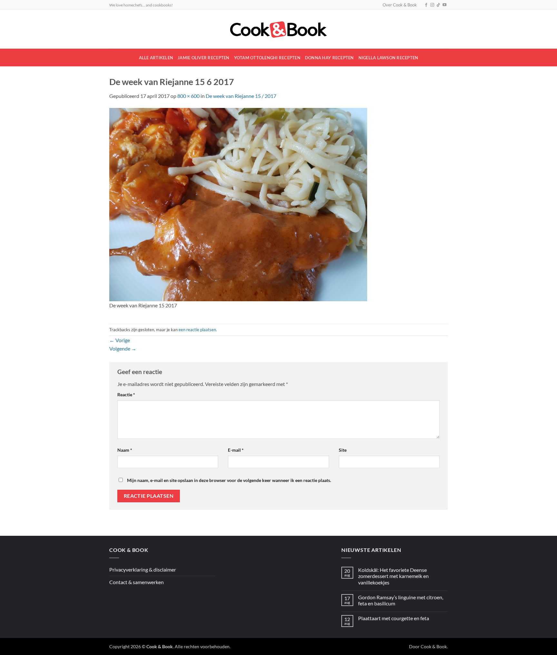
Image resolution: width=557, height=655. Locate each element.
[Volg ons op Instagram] (432, 5)
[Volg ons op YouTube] (444, 5)
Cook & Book (434, 646)
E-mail (236, 450)
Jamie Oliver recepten (203, 57)
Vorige (119, 340)
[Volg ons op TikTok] (438, 5)
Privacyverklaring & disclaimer (142, 569)
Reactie (126, 394)
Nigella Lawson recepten (388, 57)
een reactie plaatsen (197, 329)
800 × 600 (188, 96)
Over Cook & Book (400, 4)
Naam (124, 450)
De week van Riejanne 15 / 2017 (241, 96)
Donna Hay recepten (329, 57)
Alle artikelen (156, 57)
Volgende (122, 348)
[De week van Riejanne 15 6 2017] (238, 204)
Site (343, 450)
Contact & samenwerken (136, 582)
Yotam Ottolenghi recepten (267, 57)
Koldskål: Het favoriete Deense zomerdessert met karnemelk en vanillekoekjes (393, 576)
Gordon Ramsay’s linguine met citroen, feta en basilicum (400, 600)
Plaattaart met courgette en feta (393, 618)
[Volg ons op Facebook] (426, 5)
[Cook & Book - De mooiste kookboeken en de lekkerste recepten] (278, 29)
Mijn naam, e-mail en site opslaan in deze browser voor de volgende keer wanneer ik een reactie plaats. (229, 480)
